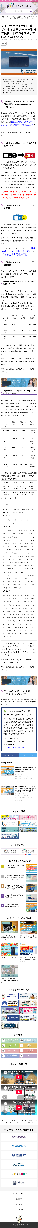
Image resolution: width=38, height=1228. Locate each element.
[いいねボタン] (3, 43)
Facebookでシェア (10, 755)
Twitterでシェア (28, 755)
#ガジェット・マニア (21, 776)
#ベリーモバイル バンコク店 (23, 778)
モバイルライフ (7, 18)
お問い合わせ (19, 1210)
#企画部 (26, 40)
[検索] (31, 11)
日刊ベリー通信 (2, 18)
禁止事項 (19, 1204)
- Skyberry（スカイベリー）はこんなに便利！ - (19, 86)
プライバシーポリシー (19, 1194)
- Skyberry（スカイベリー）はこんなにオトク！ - (19, 84)
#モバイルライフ (6, 40)
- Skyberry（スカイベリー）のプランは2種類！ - (19, 88)
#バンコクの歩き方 (17, 40)
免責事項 (19, 1199)
